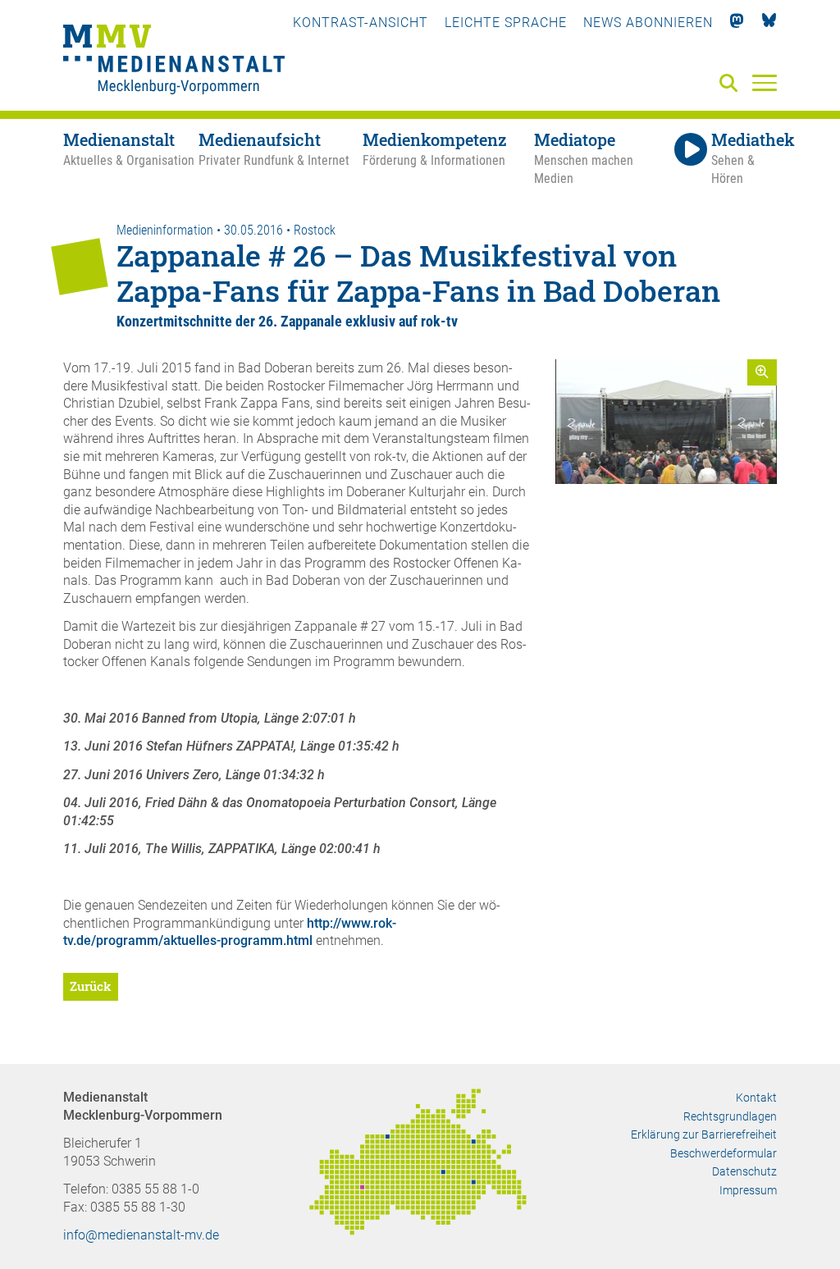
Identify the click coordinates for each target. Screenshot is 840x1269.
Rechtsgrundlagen (730, 1116)
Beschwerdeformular (723, 1153)
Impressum (748, 1190)
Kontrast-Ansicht (360, 22)
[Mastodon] (737, 22)
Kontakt (756, 1097)
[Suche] (731, 84)
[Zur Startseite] (174, 61)
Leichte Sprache (506, 22)
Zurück (91, 986)
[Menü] (764, 82)
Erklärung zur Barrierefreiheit (704, 1134)
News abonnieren (648, 22)
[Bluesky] (769, 22)
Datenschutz (744, 1171)
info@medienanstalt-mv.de (141, 1235)
